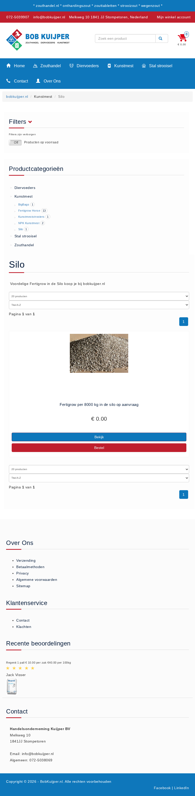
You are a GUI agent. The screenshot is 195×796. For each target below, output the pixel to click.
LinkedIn (181, 788)
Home (19, 66)
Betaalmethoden (30, 567)
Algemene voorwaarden (36, 580)
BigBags (23, 204)
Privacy (22, 573)
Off (16, 142)
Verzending (26, 560)
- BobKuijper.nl (50, 781)
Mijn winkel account (174, 17)
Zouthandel (50, 66)
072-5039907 (17, 17)
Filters (18, 121)
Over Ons (52, 81)
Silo (20, 229)
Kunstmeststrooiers (31, 216)
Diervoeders (87, 66)
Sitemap (23, 586)
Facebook (162, 788)
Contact (20, 81)
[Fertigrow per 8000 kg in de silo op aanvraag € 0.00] (99, 353)
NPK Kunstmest (29, 223)
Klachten (23, 627)
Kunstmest (123, 66)
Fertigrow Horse (29, 210)
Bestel (99, 448)
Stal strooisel (160, 66)
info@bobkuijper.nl (49, 17)
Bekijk (99, 437)
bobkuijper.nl (17, 96)
